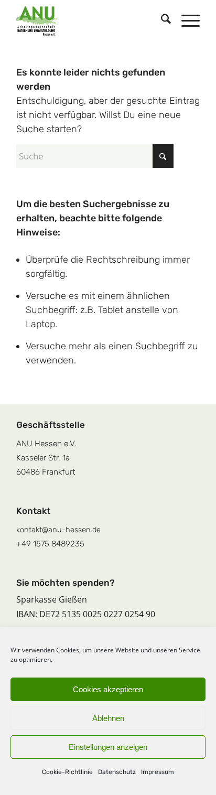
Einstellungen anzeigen (108, 747)
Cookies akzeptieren (108, 689)
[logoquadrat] (89, 21)
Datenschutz (117, 772)
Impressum (157, 772)
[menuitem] (160, 21)
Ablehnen (108, 718)
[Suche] (160, 21)
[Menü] (185, 21)
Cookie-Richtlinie (67, 772)
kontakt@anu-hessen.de (58, 529)
